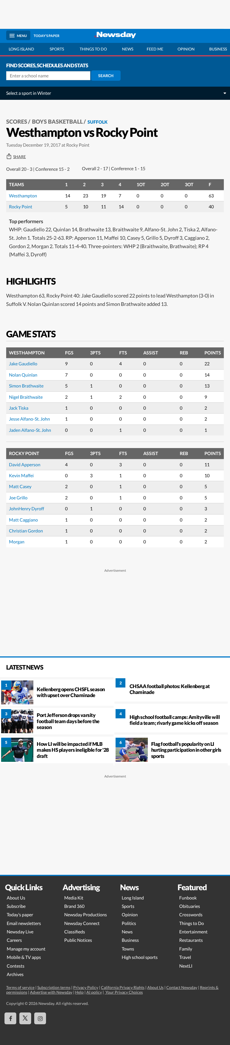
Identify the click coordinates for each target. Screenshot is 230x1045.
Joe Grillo (18, 497)
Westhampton (23, 195)
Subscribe (16, 906)
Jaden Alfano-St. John (30, 430)
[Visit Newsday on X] (25, 1018)
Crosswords (191, 914)
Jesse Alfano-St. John (29, 418)
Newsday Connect (82, 923)
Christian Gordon (26, 530)
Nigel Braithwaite (26, 397)
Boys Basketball (57, 121)
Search (106, 75)
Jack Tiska (18, 407)
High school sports (140, 957)
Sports (57, 49)
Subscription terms (53, 987)
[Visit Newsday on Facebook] (10, 1018)
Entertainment (193, 931)
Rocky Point (20, 206)
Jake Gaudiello (23, 363)
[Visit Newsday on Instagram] (40, 1018)
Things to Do (191, 923)
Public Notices (78, 940)
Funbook (188, 897)
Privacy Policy (85, 987)
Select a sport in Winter (28, 93)
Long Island (21, 49)
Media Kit (73, 897)
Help (79, 992)
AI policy (94, 992)
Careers (14, 940)
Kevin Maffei (21, 475)
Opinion (186, 49)
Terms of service (20, 987)
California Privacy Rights (122, 987)
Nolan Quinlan (23, 374)
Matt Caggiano (23, 519)
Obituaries (189, 906)
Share (19, 156)
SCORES (16, 121)
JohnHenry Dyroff (26, 508)
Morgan (16, 541)
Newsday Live (20, 931)
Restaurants (191, 940)
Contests (15, 965)
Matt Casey (20, 486)
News (127, 49)
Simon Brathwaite (26, 385)
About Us (16, 897)
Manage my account (26, 948)
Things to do (93, 49)
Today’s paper (20, 914)
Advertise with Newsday (51, 992)
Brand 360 (74, 906)
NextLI (185, 965)
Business (130, 940)
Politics (129, 923)
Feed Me (155, 49)
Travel (185, 957)
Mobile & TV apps (24, 957)
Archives (15, 974)
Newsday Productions (85, 914)
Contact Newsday (181, 987)
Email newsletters (24, 923)
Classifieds (74, 931)
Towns (128, 948)
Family (185, 948)
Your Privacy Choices (124, 992)
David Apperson (24, 464)
